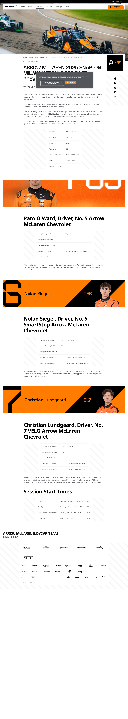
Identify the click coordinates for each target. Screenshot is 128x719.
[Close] (90, 74)
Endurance (49, 7)
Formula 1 (30, 7)
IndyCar (39, 7)
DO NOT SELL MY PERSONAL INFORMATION (52, 83)
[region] (64, 80)
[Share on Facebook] (115, 83)
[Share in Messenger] (115, 87)
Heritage (59, 7)
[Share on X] (115, 78)
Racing (25, 57)
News (23, 7)
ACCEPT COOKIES (70, 82)
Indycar (31, 57)
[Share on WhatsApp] (115, 92)
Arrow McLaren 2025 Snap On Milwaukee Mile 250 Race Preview (66, 57)
